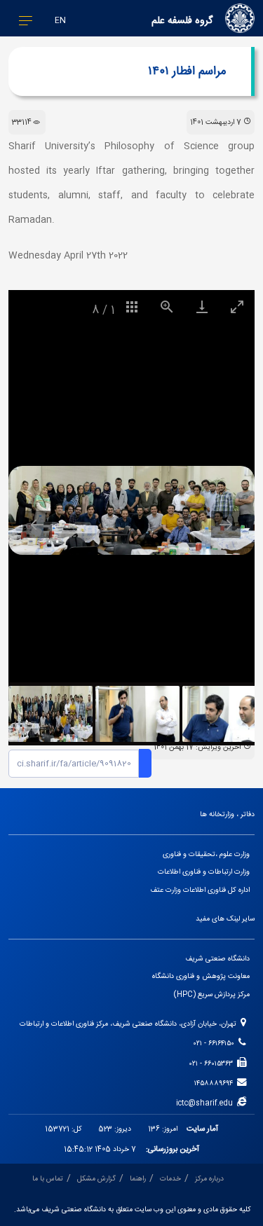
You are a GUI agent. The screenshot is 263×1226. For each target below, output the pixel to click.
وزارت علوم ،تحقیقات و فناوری (206, 854)
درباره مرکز (209, 1179)
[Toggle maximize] (237, 306)
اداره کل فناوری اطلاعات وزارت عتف (200, 890)
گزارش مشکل (96, 1179)
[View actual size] (166, 306)
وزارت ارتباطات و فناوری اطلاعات (204, 872)
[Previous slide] (37, 524)
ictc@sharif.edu (206, 1103)
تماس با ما (47, 1179)
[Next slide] (226, 524)
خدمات (170, 1179)
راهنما (138, 1179)
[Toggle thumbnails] (131, 306)
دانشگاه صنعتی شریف (217, 959)
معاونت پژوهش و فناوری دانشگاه (201, 976)
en (60, 20)
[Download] (202, 306)
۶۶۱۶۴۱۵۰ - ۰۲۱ (216, 1043)
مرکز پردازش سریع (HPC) (212, 994)
